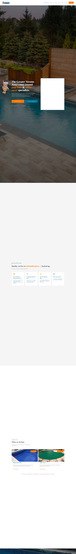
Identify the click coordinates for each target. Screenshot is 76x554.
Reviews (66, 2)
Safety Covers (52, 2)
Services (59, 2)
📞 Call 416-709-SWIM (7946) (31, 101)
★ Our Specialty (33, 451)
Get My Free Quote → (18, 101)
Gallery (56, 2)
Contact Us (62, 2)
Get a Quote (71, 2)
